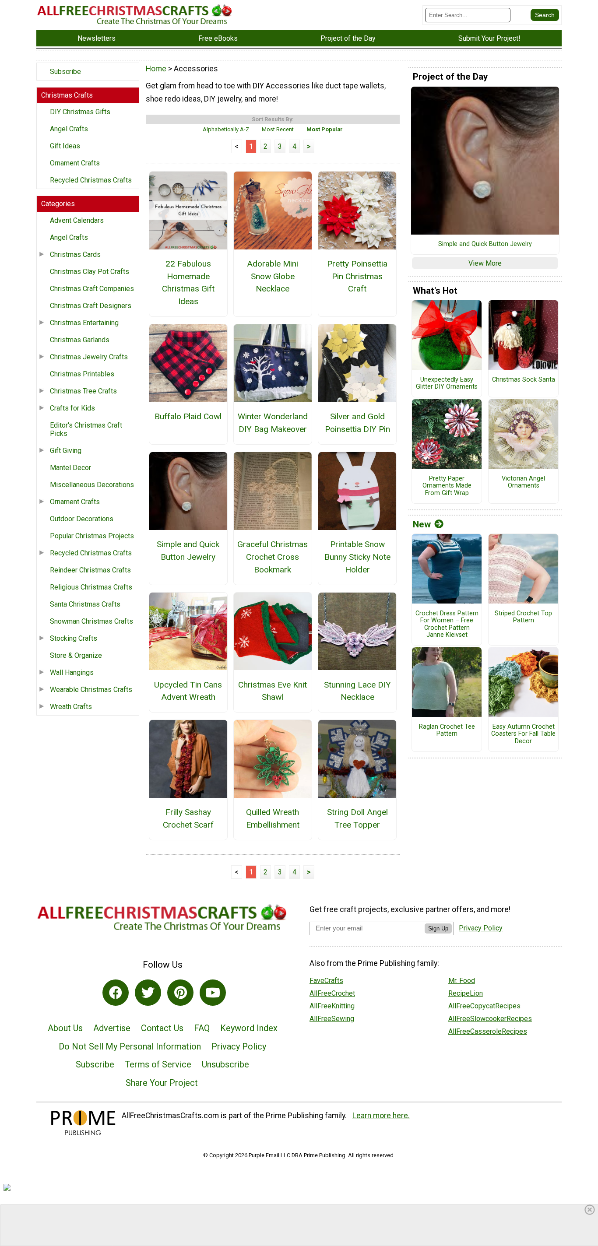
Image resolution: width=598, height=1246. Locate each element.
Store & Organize (76, 655)
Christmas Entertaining (84, 323)
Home (156, 68)
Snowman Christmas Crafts (91, 621)
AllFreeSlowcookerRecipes (490, 1018)
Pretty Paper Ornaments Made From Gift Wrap (446, 486)
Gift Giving (65, 450)
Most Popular (324, 129)
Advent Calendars (77, 220)
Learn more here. (381, 1115)
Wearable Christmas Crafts (91, 689)
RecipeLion (465, 993)
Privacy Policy (238, 1046)
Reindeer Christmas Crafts (90, 570)
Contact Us (162, 1028)
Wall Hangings (72, 672)
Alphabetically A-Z (226, 129)
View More (485, 263)
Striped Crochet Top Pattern (523, 617)
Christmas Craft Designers (90, 306)
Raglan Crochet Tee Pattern (447, 730)
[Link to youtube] (213, 992)
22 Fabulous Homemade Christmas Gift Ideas (188, 282)
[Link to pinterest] (180, 992)
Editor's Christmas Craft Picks (86, 429)
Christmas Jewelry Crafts (89, 357)
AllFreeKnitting (332, 1006)
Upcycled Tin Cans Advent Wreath (188, 691)
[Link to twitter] (148, 992)
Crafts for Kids (72, 408)
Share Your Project (162, 1083)
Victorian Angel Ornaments (523, 482)
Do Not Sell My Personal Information (130, 1046)
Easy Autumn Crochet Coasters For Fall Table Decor (523, 734)
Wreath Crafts (71, 706)
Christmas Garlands (79, 340)
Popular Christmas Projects (92, 536)
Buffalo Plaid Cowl (188, 416)
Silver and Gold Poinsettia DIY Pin (357, 422)
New (422, 524)
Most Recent (278, 129)
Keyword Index (249, 1028)
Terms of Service (158, 1064)
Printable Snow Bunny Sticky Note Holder (357, 557)
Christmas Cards (75, 254)
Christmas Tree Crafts (83, 391)
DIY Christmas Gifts (80, 112)
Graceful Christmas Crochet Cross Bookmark (272, 557)
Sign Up (438, 928)
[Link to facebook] (115, 992)
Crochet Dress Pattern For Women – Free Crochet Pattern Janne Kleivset (446, 624)
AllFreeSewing (332, 1018)
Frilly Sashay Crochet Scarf (188, 818)
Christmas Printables (82, 374)
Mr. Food (461, 980)
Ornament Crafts (75, 163)
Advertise (111, 1028)
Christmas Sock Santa (523, 379)
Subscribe (65, 71)
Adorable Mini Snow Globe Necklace (272, 276)
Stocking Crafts (73, 638)
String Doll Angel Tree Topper (357, 818)
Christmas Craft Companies (92, 288)
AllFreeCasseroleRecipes (487, 1031)
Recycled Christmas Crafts (91, 180)
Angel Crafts (69, 129)
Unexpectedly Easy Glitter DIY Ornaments (447, 383)
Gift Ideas (65, 146)
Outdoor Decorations (81, 519)
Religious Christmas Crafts (91, 587)
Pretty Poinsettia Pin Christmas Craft (357, 276)
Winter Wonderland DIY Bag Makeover (273, 422)
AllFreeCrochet (332, 993)
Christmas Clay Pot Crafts (89, 271)
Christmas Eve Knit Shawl (272, 691)
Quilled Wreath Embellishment (272, 818)
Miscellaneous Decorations (92, 485)
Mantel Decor (70, 467)
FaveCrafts (326, 980)
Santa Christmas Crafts (85, 604)
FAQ (202, 1028)
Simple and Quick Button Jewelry (188, 550)
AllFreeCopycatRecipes (484, 1006)
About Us (65, 1028)
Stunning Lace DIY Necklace (357, 691)
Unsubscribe (225, 1064)
